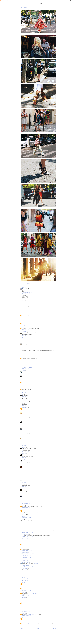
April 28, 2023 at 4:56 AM (26, 615)
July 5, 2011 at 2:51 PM (26, 445)
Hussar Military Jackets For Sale (26, 557)
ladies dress (23, 516)
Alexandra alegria (24, 617)
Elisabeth (23, 370)
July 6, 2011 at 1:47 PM (26, 482)
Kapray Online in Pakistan (25, 534)
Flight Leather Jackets (25, 568)
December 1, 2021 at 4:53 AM (27, 560)
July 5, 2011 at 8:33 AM (26, 386)
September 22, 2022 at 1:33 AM (27, 595)
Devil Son (23, 523)
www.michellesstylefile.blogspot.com (27, 292)
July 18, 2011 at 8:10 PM (26, 503)
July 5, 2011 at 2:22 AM (26, 325)
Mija (22, 394)
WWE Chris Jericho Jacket (33, 593)
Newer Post (21, 628)
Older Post (54, 628)
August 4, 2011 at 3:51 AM (26, 517)
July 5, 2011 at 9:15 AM (26, 396)
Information (26, 544)
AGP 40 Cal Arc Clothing (25, 623)
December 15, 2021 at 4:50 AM (27, 566)
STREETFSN (38, 3)
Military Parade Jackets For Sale (26, 559)
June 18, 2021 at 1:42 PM (26, 546)
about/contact (25, 7)
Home (21, 7)
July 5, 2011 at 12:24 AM (26, 293)
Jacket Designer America (25, 562)
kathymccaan (24, 592)
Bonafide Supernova (24, 407)
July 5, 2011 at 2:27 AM (26, 329)
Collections (23, 436)
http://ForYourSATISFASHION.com (27, 367)
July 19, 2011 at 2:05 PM (26, 507)
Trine (23, 494)
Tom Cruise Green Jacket (33, 588)
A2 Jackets (37, 569)
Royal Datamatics (24, 509)
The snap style (24, 453)
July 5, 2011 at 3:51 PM (26, 463)
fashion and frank (24, 331)
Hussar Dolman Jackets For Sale (26, 555)
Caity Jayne (23, 447)
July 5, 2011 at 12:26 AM (26, 298)
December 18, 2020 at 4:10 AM (27, 532)
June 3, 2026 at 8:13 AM (26, 625)
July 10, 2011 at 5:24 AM (26, 492)
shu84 (23, 327)
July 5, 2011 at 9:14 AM (26, 392)
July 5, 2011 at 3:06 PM (26, 451)
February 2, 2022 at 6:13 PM (27, 580)
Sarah (23, 519)
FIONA (23, 505)
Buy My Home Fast (24, 577)
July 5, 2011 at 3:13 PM (26, 457)
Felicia (23, 337)
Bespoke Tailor (24, 597)
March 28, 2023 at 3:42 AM (26, 611)
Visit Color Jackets (36, 563)
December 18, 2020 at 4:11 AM (27, 536)
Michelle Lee (24, 488)
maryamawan (24, 548)
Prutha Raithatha (24, 459)
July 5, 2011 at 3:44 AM (26, 335)
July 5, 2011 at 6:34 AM (26, 368)
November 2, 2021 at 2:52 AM (27, 550)
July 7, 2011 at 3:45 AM (26, 486)
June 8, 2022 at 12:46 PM (26, 590)
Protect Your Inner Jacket (25, 565)
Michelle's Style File (24, 287)
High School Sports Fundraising (26, 578)
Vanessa (23, 465)
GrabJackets (24, 582)
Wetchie (23, 300)
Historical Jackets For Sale (30, 553)
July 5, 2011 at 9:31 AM (26, 405)
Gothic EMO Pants (24, 610)
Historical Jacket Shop (25, 552)
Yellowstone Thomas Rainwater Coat (33, 614)
